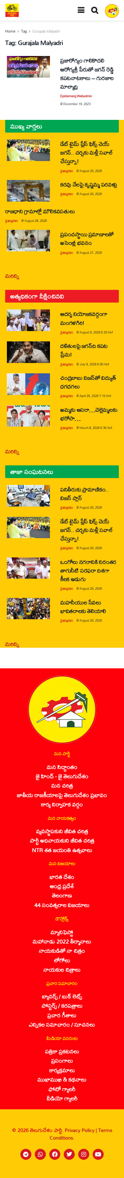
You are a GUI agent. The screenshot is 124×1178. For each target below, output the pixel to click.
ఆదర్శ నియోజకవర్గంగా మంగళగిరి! (83, 318)
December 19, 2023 (77, 104)
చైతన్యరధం (66, 171)
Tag (24, 31)
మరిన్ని (12, 275)
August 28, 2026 (35, 220)
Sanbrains (110, 1170)
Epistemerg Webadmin (76, 96)
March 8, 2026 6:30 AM (96, 427)
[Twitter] (69, 1154)
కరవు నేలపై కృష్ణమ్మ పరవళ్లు (88, 184)
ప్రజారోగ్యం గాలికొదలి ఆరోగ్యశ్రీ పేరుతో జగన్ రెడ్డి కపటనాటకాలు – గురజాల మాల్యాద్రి (87, 73)
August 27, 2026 (91, 252)
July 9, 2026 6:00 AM (94, 364)
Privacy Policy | (81, 1130)
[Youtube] (98, 1154)
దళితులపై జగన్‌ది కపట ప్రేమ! (84, 350)
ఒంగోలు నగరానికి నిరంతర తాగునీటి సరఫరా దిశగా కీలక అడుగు (88, 570)
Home (10, 31)
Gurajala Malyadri (46, 31)
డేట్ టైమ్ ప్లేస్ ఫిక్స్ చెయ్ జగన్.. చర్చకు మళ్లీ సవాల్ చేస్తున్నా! (86, 152)
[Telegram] (25, 1154)
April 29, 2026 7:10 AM (95, 396)
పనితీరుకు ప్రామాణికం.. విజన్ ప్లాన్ (84, 493)
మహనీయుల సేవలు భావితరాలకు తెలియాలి (83, 606)
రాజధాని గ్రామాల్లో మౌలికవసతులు (40, 211)
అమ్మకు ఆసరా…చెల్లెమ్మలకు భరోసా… (88, 414)
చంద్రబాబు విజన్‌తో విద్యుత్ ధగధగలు (88, 382)
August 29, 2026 (91, 171)
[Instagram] (83, 1154)
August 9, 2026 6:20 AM (96, 332)
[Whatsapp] (40, 1154)
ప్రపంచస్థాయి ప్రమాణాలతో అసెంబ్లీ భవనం (87, 238)
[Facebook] (54, 1154)
